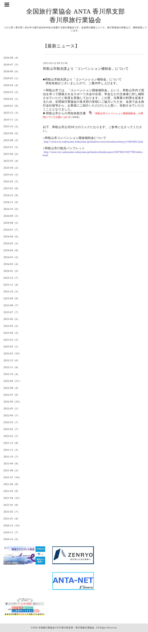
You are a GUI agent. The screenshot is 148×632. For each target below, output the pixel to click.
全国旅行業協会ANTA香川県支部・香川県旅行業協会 (66, 627)
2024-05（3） (12, 243)
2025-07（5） (12, 147)
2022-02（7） (12, 429)
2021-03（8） (12, 504)
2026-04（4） (12, 85)
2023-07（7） (12, 312)
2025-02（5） (12, 181)
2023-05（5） (12, 326)
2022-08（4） (12, 388)
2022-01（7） (12, 436)
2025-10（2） (12, 126)
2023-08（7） (12, 305)
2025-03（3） (12, 174)
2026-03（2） (12, 92)
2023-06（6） (12, 319)
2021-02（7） (12, 511)
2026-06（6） (12, 71)
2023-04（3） (12, 332)
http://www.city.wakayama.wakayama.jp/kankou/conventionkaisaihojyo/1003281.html (93, 141)
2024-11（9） (12, 202)
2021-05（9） (12, 491)
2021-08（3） (12, 470)
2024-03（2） (12, 257)
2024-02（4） (12, 264)
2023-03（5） (12, 339)
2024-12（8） (12, 195)
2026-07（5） (12, 64)
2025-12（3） (12, 112)
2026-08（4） (12, 57)
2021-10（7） (12, 456)
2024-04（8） (12, 250)
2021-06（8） (12, 484)
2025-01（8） (12, 188)
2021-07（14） (12, 477)
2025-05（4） (12, 160)
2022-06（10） (12, 401)
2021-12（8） (12, 443)
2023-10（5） (12, 291)
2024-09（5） (12, 216)
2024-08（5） (12, 222)
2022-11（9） (12, 367)
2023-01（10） (12, 353)
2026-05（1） (12, 78)
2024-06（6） (12, 236)
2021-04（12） (12, 498)
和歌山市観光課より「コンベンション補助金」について (86, 68)
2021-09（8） (12, 463)
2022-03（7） (12, 422)
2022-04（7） (12, 415)
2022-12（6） (12, 360)
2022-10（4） (12, 374)
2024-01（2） (12, 271)
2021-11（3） (12, 449)
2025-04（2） (12, 167)
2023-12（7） (12, 277)
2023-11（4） (12, 284)
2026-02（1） (12, 99)
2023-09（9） (12, 298)
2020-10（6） (12, 539)
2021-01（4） (12, 518)
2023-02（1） (12, 346)
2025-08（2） (12, 140)
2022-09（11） (12, 381)
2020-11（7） (12, 532)
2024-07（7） (12, 229)
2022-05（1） (12, 408)
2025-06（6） (12, 154)
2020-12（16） (12, 525)
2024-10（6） (12, 209)
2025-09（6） (12, 133)
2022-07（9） (12, 394)
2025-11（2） (12, 119)
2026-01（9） (12, 105)
